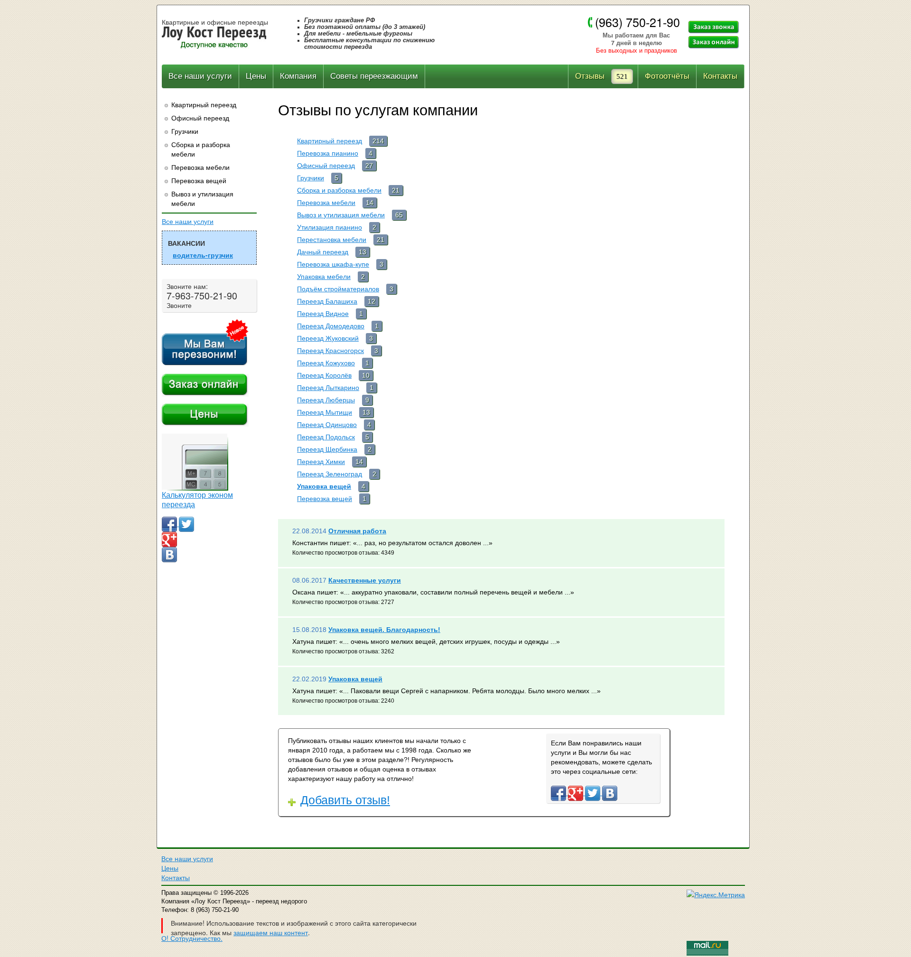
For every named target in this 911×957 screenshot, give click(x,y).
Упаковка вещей (324, 486)
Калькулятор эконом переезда (197, 500)
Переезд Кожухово (326, 363)
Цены (256, 76)
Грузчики (184, 131)
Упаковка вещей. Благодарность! (384, 629)
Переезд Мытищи (324, 412)
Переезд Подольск (326, 437)
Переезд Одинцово (327, 424)
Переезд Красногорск (330, 350)
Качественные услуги (364, 580)
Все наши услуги (200, 76)
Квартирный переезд (203, 104)
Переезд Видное (323, 313)
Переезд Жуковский (328, 338)
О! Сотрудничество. (192, 938)
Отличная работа (357, 531)
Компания (298, 76)
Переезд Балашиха (327, 301)
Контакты (720, 76)
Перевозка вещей (198, 180)
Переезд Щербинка (327, 449)
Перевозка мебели (200, 167)
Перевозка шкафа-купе (333, 264)
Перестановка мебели (331, 239)
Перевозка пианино (327, 153)
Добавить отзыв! (345, 800)
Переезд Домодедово (330, 326)
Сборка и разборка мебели (200, 148)
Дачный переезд (322, 252)
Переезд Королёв (324, 375)
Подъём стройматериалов (338, 289)
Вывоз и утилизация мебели (202, 198)
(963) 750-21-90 (637, 21)
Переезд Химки (321, 461)
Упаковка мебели (324, 276)
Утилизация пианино (329, 227)
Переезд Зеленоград (329, 474)
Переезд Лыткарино (328, 387)
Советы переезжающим (374, 76)
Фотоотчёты (667, 76)
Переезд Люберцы (326, 400)
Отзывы (589, 76)
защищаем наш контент (270, 932)
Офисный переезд (200, 117)
